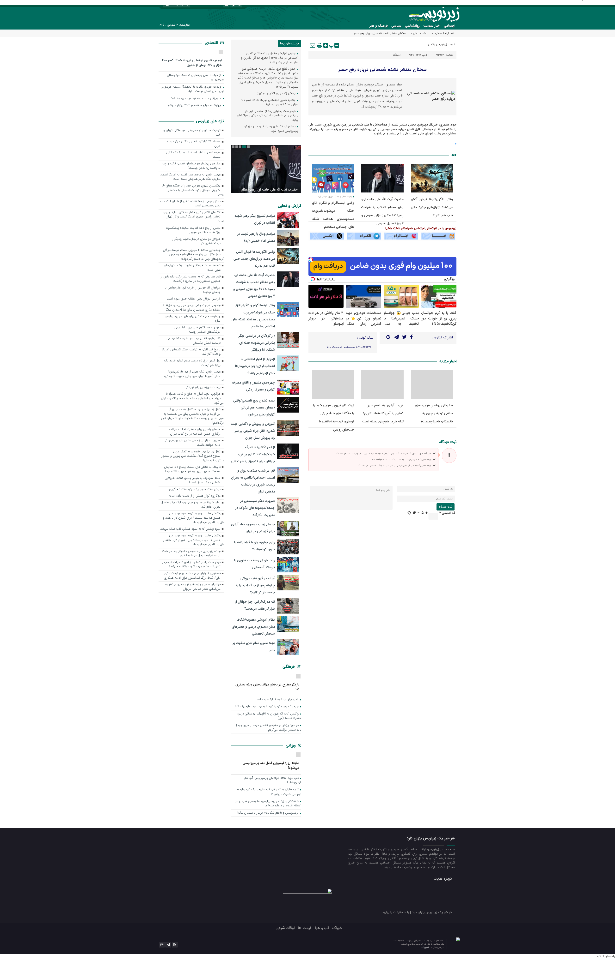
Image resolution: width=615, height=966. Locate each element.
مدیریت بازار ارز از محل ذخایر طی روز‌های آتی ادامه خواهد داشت (192, 442)
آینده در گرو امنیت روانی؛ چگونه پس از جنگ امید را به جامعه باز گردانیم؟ (255, 585)
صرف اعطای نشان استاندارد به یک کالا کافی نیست (193, 155)
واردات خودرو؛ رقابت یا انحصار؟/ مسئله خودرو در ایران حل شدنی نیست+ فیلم (192, 89)
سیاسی (396, 25)
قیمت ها (305, 928)
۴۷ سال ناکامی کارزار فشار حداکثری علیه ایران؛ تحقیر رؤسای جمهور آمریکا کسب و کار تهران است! (194, 217)
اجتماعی (449, 25)
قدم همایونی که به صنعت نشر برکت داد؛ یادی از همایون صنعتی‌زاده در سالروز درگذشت (191, 279)
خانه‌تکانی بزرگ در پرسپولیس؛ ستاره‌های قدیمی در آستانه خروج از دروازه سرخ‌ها (268, 803)
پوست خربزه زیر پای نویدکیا (203, 387)
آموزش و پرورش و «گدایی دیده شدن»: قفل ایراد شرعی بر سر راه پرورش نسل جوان (253, 430)
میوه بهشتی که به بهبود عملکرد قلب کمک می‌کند (190, 529)
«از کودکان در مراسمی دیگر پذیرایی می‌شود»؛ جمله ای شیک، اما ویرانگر (257, 342)
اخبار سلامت (431, 25)
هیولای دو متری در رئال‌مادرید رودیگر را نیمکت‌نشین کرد (196, 241)
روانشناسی (412, 25)
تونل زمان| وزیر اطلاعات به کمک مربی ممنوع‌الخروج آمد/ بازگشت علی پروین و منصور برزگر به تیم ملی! (193, 456)
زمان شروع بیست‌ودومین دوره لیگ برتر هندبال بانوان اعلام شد (191, 505)
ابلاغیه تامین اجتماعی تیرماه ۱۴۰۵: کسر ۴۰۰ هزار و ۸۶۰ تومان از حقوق (269, 102)
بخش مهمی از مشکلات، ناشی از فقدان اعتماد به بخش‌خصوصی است (190, 203)
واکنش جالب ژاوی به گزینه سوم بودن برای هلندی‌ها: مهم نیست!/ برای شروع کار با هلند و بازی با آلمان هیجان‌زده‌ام (193, 518)
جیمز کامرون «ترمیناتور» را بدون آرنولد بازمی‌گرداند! (267, 706)
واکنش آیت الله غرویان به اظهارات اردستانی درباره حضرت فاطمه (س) (269, 716)
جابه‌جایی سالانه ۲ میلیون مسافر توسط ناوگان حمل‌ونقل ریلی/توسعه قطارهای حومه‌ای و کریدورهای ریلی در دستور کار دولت (193, 254)
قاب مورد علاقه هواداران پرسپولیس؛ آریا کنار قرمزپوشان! (272, 780)
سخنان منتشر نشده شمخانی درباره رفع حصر (382, 69)
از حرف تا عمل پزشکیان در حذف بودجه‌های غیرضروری (195, 77)
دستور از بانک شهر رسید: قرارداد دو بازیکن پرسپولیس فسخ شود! (271, 128)
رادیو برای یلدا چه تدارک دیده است (277, 699)
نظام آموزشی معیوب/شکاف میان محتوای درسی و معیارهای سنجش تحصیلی (253, 626)
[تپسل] (310, 259)
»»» (453, 155)
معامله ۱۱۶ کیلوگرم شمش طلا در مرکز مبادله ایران (194, 144)
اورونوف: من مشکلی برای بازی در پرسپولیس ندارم (193, 319)
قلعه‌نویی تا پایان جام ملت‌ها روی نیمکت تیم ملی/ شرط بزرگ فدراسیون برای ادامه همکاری (192, 575)
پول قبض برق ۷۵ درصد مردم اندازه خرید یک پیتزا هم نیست (192, 363)
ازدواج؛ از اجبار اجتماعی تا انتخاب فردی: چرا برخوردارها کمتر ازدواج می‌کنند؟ (255, 366)
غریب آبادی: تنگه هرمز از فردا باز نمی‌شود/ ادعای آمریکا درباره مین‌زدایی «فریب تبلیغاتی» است (194, 376)
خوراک (337, 928)
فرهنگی (289, 667)
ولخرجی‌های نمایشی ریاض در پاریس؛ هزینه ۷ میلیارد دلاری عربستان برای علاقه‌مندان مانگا (192, 307)
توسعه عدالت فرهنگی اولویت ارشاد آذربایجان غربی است (192, 267)
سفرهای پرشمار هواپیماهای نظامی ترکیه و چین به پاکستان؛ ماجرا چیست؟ (434, 413)
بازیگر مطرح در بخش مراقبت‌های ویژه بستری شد (267, 687)
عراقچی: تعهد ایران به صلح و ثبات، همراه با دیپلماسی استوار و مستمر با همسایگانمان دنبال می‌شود (192, 398)
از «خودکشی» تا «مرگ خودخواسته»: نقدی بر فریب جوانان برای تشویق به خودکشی (253, 454)
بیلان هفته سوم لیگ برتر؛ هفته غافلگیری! (194, 489)
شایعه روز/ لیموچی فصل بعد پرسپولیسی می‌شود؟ (271, 765)
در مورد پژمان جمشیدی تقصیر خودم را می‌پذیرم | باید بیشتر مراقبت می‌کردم (268, 727)
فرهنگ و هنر (378, 25)
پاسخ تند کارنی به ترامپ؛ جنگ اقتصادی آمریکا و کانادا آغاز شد (191, 352)
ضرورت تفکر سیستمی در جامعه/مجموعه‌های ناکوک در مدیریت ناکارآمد (255, 507)
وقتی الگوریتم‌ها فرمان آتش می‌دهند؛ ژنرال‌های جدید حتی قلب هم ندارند (432, 207)
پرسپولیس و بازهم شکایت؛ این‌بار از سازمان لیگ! (268, 813)
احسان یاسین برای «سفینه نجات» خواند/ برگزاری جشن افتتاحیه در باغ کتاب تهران (195, 431)
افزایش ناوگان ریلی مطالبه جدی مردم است (193, 299)
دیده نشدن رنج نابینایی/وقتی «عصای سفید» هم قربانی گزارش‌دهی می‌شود (254, 407)
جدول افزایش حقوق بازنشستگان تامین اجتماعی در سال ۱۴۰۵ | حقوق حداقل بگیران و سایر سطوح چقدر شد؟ (269, 58)
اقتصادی (212, 43)
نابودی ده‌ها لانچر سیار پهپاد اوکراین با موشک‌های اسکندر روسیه (197, 330)
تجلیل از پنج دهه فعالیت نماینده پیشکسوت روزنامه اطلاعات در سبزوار (193, 230)
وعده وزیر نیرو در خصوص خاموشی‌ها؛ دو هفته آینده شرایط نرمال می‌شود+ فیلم (191, 553)
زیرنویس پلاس (437, 44)
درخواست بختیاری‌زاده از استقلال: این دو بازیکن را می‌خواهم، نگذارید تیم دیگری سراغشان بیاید (267, 115)
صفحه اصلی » (419, 33)
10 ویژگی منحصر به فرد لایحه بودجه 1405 (196, 98)
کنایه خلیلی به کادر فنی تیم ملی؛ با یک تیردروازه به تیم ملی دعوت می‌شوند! (268, 792)
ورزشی (291, 745)
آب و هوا (322, 928)
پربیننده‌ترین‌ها (289, 43)
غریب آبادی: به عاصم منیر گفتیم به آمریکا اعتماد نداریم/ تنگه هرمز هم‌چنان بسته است (383, 413)
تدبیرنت (425, 947)
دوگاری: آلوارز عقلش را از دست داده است (195, 496)
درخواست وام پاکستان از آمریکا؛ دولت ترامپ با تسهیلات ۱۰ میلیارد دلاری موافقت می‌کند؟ (191, 564)
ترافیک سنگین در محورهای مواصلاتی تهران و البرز (192, 132)
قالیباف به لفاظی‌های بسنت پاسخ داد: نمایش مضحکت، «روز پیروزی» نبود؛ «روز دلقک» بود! (192, 469)
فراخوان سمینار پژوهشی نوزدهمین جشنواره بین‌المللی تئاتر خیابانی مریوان (193, 586)
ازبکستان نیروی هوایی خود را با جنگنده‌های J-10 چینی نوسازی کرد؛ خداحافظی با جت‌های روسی (193, 190)
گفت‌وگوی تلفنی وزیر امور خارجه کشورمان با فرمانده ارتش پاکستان (193, 341)
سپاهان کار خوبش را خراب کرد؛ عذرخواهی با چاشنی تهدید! (193, 290)
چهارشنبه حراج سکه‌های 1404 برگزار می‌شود (194, 105)
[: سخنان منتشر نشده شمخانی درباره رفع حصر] (312, 45)
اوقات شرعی (285, 928)
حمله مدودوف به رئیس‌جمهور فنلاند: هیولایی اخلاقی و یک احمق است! (193, 480)
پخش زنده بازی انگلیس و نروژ (277, 93)
